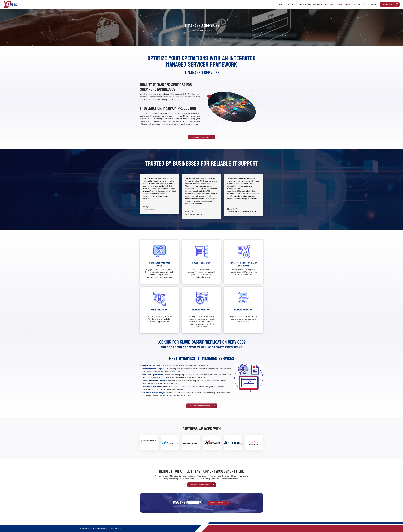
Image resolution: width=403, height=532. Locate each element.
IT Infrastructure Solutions (336, 4)
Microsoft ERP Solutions (309, 4)
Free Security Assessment (199, 406)
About (290, 4)
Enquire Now (388, 4)
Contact (372, 4)
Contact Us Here (216, 503)
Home (281, 4)
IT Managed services (204, 30)
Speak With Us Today (199, 137)
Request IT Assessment (199, 484)
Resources (358, 4)
